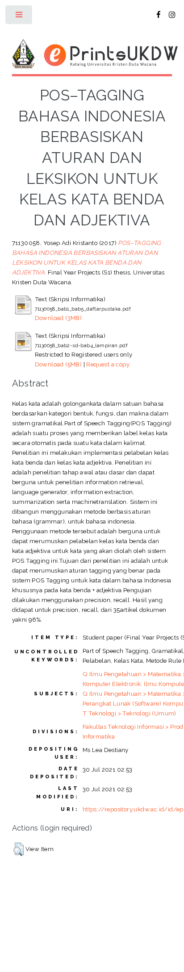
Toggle (19, 16)
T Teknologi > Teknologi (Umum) (129, 713)
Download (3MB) (58, 317)
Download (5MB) (58, 364)
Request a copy (108, 364)
